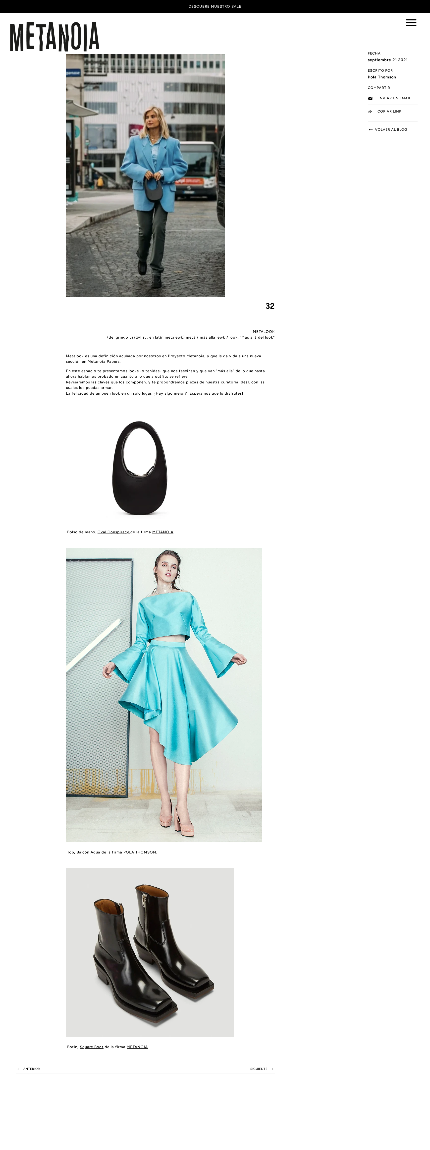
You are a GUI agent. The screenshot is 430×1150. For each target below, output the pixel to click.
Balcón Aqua (88, 852)
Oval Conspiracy (114, 532)
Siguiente (259, 1069)
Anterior (31, 1069)
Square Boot (92, 1047)
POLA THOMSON (139, 852)
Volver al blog (390, 129)
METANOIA (137, 1047)
